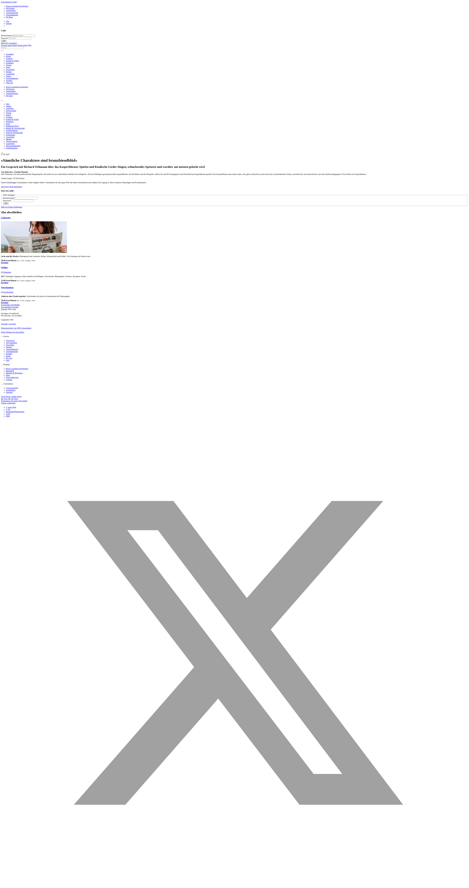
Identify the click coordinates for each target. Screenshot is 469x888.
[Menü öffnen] (2, 50)
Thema (8, 65)
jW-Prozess (10, 8)
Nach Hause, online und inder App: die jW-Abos (11, 397)
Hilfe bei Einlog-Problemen (11, 207)
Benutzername (6, 35)
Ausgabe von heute (8, 324)
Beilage (9, 72)
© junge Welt (11, 407)
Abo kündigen (11, 343)
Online (4, 267)
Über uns (9, 83)
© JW (8, 409)
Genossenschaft (12, 13)
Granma (9, 380)
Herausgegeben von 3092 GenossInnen (16, 328)
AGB (8, 414)
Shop (8, 375)
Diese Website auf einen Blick (12, 332)
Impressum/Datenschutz (15, 412)
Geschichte (10, 70)
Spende (9, 23)
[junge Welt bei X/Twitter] (234, 886)
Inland (8, 56)
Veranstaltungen (12, 15)
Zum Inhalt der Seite (9, 2)
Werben (9, 347)
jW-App (9, 358)
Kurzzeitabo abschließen (10, 305)
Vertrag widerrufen (8, 403)
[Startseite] (16, 45)
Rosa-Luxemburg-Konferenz (17, 6)
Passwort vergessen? (9, 43)
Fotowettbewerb (12, 377)
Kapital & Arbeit (12, 61)
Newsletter (10, 345)
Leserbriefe (10, 74)
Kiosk (8, 356)
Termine (9, 81)
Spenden (9, 392)
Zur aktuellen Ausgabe (9, 307)
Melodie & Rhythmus (14, 373)
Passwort (4, 38)
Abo (7, 21)
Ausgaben (10, 54)
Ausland (9, 59)
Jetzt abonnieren (11, 187)
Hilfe (8, 416)
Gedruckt (6, 217)
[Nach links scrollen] (2, 100)
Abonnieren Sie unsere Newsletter (14, 401)
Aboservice (10, 341)
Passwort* (7, 201)
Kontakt (9, 354)
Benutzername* (9, 198)
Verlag (8, 76)
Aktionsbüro (11, 11)
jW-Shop (9, 17)
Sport (8, 67)
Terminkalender (12, 352)
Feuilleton (10, 63)
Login (4, 41)
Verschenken (7, 287)
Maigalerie (10, 371)
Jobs (7, 360)
